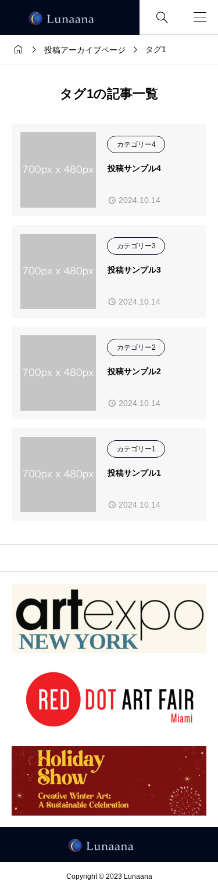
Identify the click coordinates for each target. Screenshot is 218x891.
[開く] (200, 17)
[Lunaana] (70, 17)
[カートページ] (179, 17)
